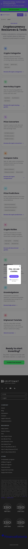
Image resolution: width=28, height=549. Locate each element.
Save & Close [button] (14, 276)
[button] (14, 280)
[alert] (14, 274)
